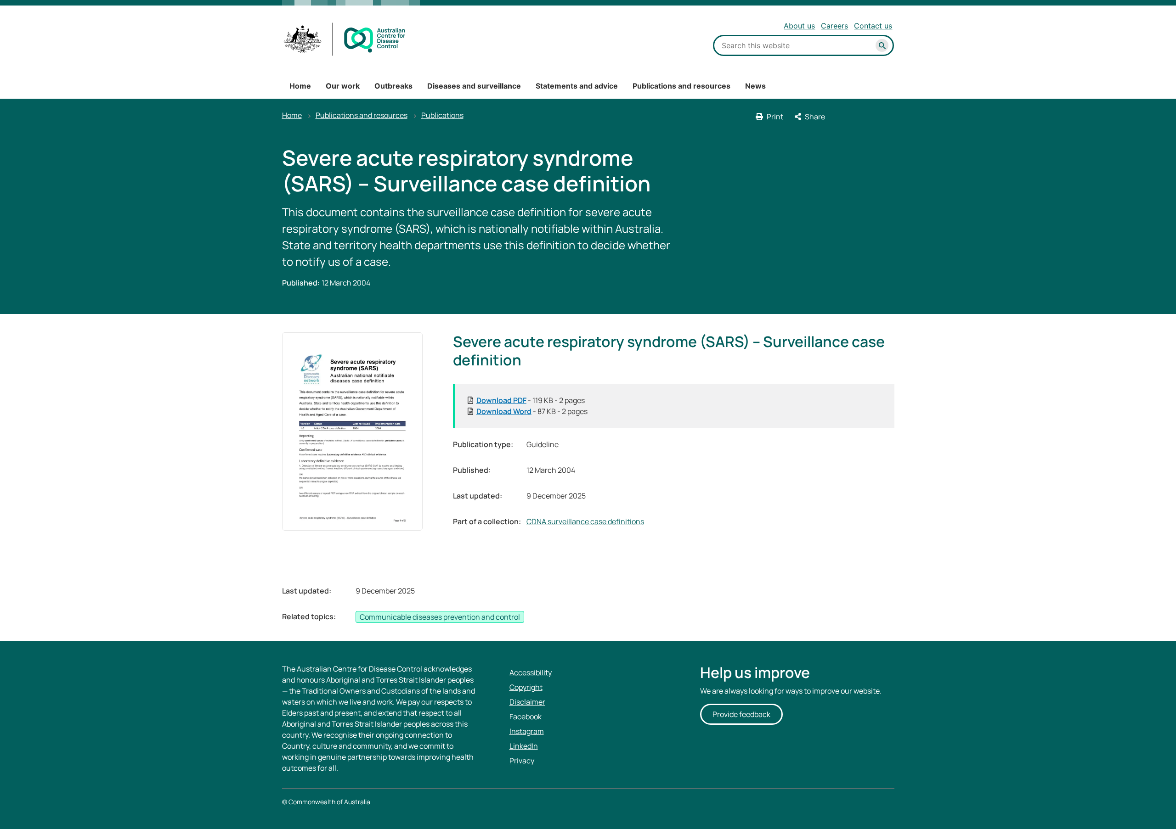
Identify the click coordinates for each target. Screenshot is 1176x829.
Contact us (873, 25)
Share (815, 117)
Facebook (525, 716)
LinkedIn (523, 746)
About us (799, 25)
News (755, 85)
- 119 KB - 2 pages (530, 400)
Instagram (526, 731)
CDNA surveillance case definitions (585, 521)
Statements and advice (577, 85)
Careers (834, 25)
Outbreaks (393, 85)
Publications (442, 115)
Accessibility (530, 672)
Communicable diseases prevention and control (440, 617)
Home (300, 85)
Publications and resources (681, 85)
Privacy (521, 761)
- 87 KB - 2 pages (532, 411)
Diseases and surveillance (474, 85)
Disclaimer (527, 702)
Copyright (526, 687)
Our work (343, 85)
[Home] (344, 39)
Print (775, 117)
